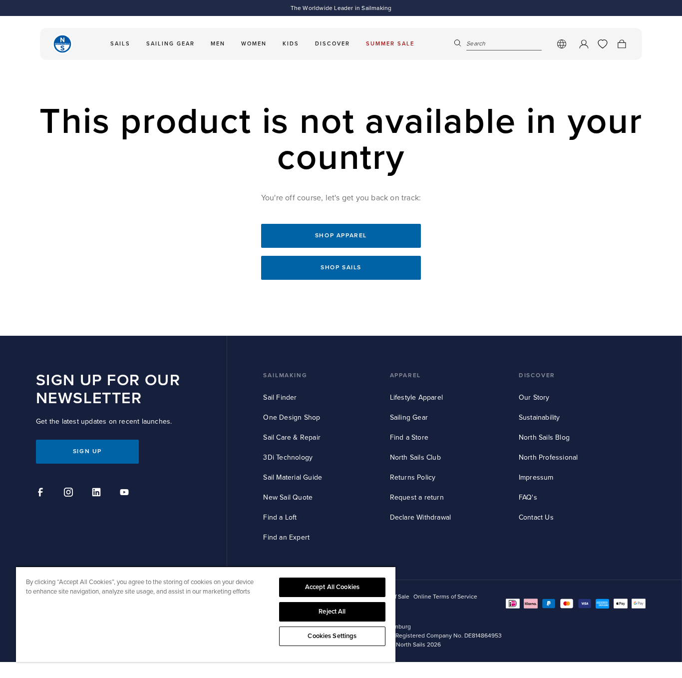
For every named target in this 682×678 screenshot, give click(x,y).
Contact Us (536, 517)
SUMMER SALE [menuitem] (390, 43)
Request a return (417, 497)
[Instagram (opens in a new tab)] (70, 494)
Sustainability (539, 417)
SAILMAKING (285, 375)
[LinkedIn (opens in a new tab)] (98, 494)
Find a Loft (280, 517)
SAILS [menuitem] (120, 43)
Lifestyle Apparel (416, 397)
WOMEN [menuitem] (254, 43)
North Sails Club (415, 457)
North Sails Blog (544, 437)
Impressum (536, 477)
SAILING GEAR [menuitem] (170, 43)
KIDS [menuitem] (291, 43)
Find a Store (409, 437)
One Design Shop (291, 417)
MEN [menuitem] (218, 43)
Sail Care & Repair (292, 437)
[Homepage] (62, 44)
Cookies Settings (332, 636)
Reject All (332, 612)
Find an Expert (286, 537)
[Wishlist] (603, 44)
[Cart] (622, 44)
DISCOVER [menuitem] (332, 43)
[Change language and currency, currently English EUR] (562, 44)
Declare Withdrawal (420, 517)
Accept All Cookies (332, 587)
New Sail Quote (288, 497)
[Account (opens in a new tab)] (584, 44)
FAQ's (528, 497)
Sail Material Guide (292, 477)
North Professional (548, 457)
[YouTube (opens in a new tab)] (126, 494)
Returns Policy (413, 477)
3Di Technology (288, 457)
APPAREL (405, 375)
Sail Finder (280, 397)
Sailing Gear (409, 417)
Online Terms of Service (445, 597)
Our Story (534, 397)
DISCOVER (537, 375)
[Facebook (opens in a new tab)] (42, 494)
